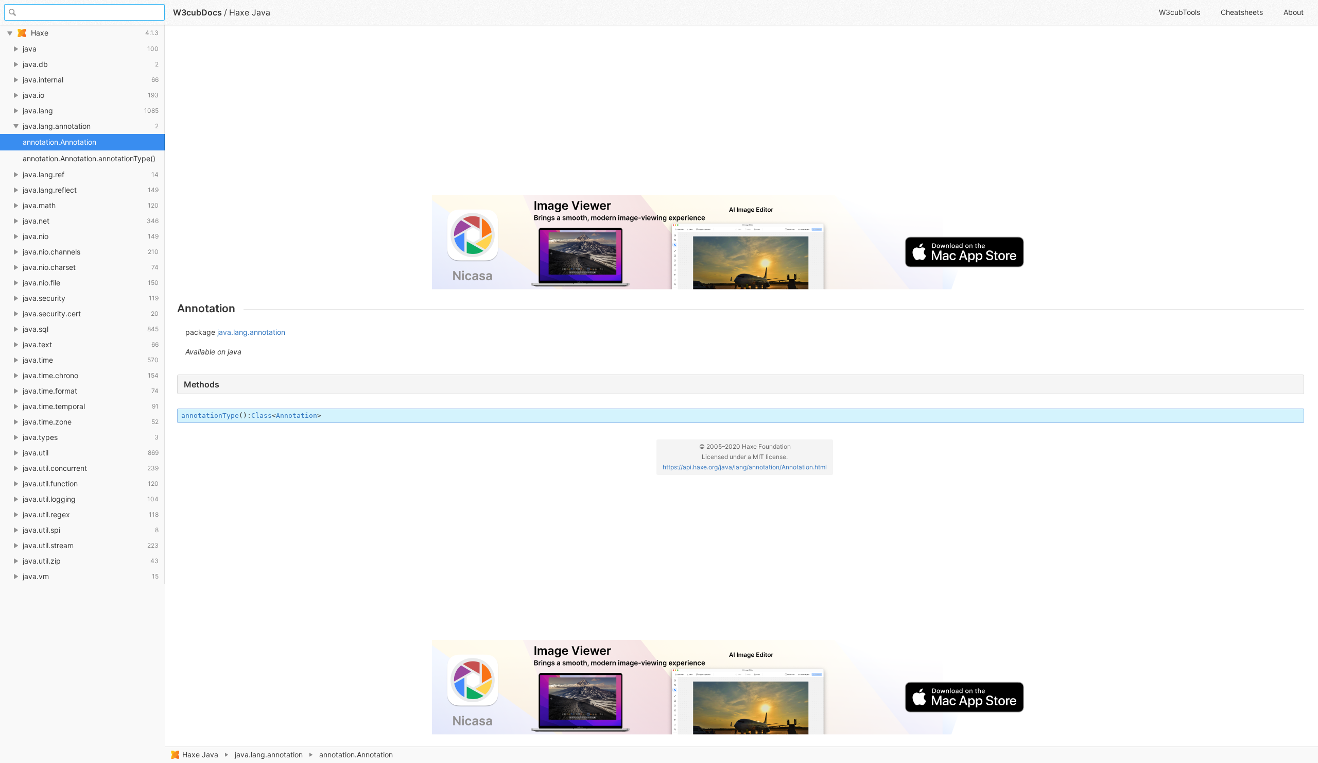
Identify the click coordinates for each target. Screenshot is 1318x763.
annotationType (210, 415)
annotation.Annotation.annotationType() (89, 158)
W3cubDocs (197, 12)
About (1294, 12)
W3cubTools (1179, 12)
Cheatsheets (1242, 12)
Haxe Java (200, 754)
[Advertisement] (486, 114)
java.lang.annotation (269, 754)
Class (261, 415)
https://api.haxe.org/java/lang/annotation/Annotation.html (745, 467)
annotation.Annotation (59, 142)
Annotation (296, 415)
